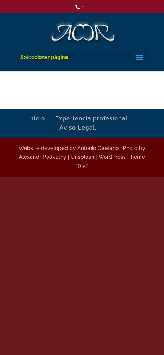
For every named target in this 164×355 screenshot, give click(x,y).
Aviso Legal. (77, 127)
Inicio (36, 118)
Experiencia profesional (91, 118)
